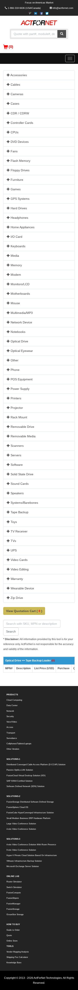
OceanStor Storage (15, 914)
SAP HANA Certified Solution (19, 781)
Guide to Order (13, 930)
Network (10, 711)
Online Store (12, 941)
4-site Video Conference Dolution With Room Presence (31, 845)
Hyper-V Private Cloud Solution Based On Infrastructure (31, 855)
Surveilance (11, 738)
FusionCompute (13, 893)
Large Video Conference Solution (21, 824)
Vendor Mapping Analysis (17, 952)
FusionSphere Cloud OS (17, 807)
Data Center (12, 705)
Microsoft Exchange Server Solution (22, 866)
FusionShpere (12, 898)
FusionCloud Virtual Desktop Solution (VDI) (26, 775)
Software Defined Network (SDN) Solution (25, 786)
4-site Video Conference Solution (21, 829)
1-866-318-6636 (16, 8)
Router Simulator (14, 882)
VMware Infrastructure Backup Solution (24, 861)
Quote (9, 935)
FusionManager (13, 904)
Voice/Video (11, 722)
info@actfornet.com (63, 8)
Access (9, 727)
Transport (10, 733)
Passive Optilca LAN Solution (19, 770)
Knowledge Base (13, 963)
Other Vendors (12, 749)
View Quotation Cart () (24, 611)
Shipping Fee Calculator (17, 957)
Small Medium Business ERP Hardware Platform (28, 818)
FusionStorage (13, 909)
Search (11, 631)
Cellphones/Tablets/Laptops (18, 744)
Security (10, 716)
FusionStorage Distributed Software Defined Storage (30, 802)
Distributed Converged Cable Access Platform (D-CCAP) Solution (35, 764)
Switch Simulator (14, 887)
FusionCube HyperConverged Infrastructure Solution (30, 813)
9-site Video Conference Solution (21, 850)
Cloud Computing (14, 700)
